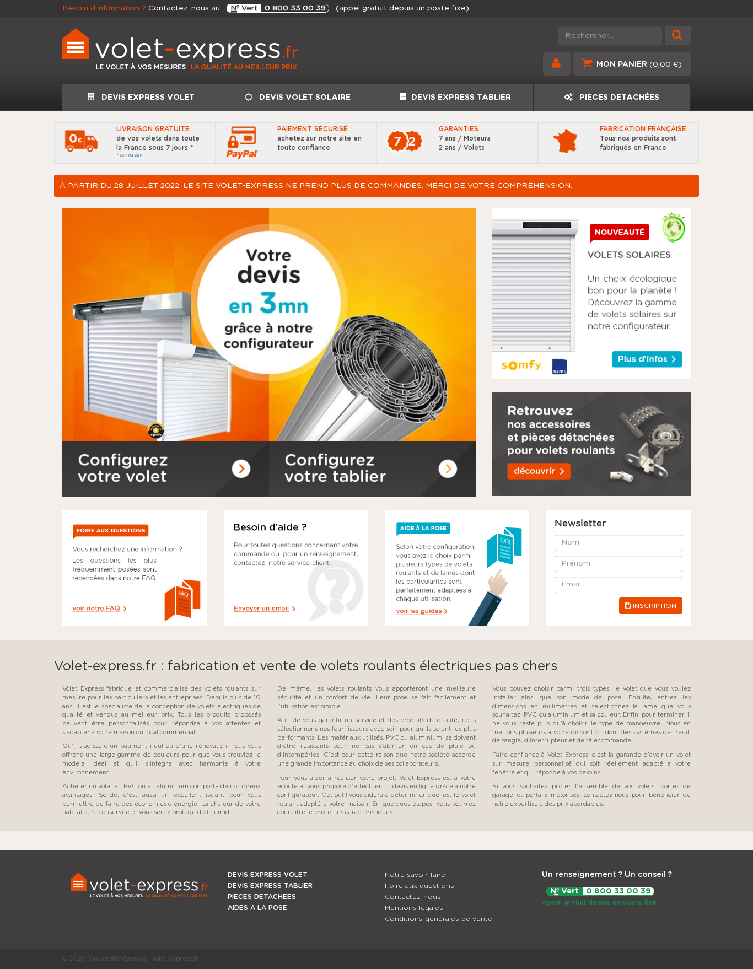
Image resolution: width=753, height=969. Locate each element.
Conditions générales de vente (438, 919)
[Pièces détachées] (591, 444)
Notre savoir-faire (415, 874)
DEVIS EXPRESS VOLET (147, 97)
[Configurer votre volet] (165, 469)
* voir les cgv (129, 155)
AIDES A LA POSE (257, 908)
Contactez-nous (413, 896)
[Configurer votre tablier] (372, 469)
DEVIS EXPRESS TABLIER (461, 97)
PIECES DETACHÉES (618, 97)
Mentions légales (414, 908)
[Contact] (296, 568)
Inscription (653, 605)
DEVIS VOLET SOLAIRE (304, 97)
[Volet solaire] (591, 293)
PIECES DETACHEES (262, 896)
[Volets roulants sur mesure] (215, 53)
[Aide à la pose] (134, 568)
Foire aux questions (419, 885)
